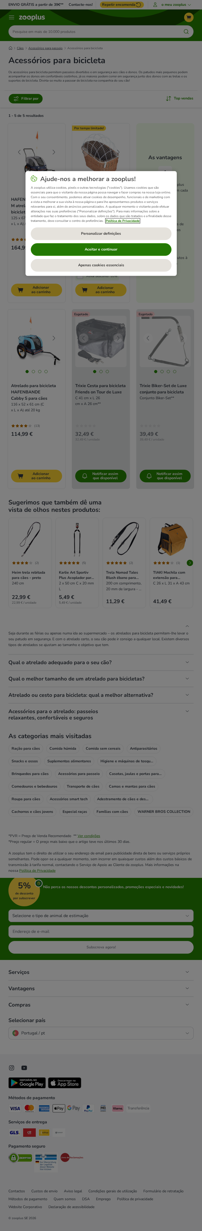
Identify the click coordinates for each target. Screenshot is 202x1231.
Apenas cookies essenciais (101, 265)
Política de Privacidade (123, 221)
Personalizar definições (101, 233)
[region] (101, 223)
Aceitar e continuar (101, 249)
